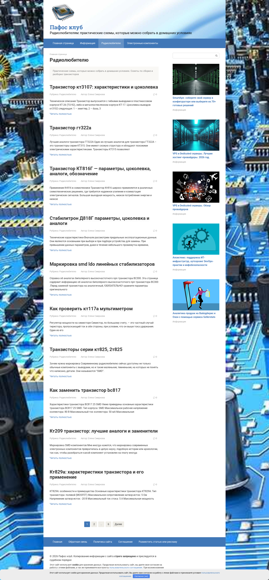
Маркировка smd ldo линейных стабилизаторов (102, 264)
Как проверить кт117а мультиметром (91, 308)
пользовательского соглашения (125, 567)
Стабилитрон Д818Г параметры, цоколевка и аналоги (99, 220)
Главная (57, 541)
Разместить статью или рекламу (158, 541)
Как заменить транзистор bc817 (85, 390)
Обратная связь (77, 541)
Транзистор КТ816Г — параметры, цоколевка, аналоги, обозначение (100, 171)
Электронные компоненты (142, 43)
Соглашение (125, 541)
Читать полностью (61, 113)
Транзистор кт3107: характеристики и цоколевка (104, 87)
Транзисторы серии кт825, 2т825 (86, 349)
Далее (118, 524)
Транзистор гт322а (70, 127)
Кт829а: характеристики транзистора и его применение (97, 474)
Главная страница (63, 43)
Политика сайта (102, 541)
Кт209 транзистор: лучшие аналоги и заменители (104, 431)
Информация (87, 43)
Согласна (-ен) (141, 576)
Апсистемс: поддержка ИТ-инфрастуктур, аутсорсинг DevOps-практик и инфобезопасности (193, 261)
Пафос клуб (66, 27)
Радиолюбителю (67, 94)
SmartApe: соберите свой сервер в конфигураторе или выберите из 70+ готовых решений (194, 101)
